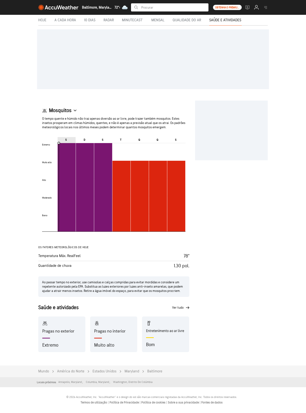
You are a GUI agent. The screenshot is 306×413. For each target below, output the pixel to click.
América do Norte (70, 371)
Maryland (132, 371)
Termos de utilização (94, 402)
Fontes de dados (212, 402)
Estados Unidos (104, 371)
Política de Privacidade (124, 402)
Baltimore (154, 371)
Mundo (43, 371)
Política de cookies (153, 402)
